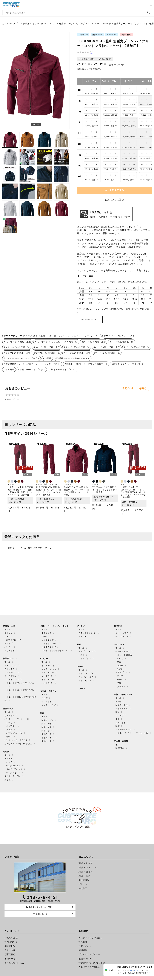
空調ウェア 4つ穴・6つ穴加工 (18, 743)
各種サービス (11, 958)
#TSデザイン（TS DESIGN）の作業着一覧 (56, 341)
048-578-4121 (42, 897)
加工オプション (123, 672)
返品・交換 (10, 950)
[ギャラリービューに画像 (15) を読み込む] (27, 191)
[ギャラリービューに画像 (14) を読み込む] (10, 191)
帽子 (118, 712)
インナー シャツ (49, 665)
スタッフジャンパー (88, 633)
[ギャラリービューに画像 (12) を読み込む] (44, 174)
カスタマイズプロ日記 (89, 967)
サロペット (47, 701)
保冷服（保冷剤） (13, 776)
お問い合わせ (85, 946)
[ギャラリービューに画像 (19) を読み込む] (27, 208)
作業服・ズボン (10, 658)
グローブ (120, 715)
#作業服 (47, 358)
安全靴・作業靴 (121, 741)
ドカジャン (84, 636)
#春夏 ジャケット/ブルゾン (31, 369)
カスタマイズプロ (11, 23)
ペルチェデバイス (14, 769)
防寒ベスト (47, 727)
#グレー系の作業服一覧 (121, 341)
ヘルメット (119, 644)
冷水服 (8, 779)
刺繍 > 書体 (84, 875)
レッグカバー (48, 676)
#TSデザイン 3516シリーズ (118, 336)
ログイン (134, 970)
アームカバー (48, 672)
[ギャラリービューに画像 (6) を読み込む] (10, 157)
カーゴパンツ (11, 665)
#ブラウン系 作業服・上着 (17, 352)
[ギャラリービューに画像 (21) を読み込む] (61, 208)
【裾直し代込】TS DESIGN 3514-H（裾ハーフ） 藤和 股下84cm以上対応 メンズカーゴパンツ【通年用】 (20, 491)
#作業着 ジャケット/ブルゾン (126, 364)
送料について (11, 941)
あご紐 (120, 669)
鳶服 (79, 644)
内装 (119, 662)
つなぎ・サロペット (49, 691)
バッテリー (11, 726)
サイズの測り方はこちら (90, 319)
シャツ (8, 636)
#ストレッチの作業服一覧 (16, 347)
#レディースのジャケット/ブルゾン (21, 358)
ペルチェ (9, 758)
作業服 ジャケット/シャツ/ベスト (39, 23)
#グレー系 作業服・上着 (94, 341)
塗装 (119, 683)
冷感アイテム (122, 708)
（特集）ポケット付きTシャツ (55, 650)
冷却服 (6, 751)
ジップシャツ (48, 640)
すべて (8, 629)
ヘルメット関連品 (124, 655)
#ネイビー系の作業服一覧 (76, 347)
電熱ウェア (47, 734)
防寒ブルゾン (48, 720)
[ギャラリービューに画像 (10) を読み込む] (10, 174)
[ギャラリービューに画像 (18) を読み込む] (10, 208)
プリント (121, 686)
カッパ (80, 666)
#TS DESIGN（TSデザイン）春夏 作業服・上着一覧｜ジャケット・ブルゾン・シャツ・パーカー (52, 336)
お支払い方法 (11, 937)
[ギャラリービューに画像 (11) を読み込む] (27, 174)
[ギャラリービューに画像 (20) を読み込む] (44, 208)
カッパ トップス (86, 673)
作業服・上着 (9, 626)
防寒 (42, 713)
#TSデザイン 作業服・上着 (17, 341)
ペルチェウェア (13, 765)
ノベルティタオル (124, 729)
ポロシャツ (47, 633)
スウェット (10, 650)
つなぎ (45, 698)
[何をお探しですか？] (148, 12)
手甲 (118, 719)
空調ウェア (8, 708)
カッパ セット (85, 680)
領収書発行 (10, 954)
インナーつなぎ (49, 705)
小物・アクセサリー (123, 694)
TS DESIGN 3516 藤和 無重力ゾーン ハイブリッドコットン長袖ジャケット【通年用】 (76, 491)
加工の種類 (84, 880)
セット (9, 736)
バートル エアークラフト (16, 740)
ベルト (119, 701)
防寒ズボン (47, 730)
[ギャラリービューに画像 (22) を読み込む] (10, 225)
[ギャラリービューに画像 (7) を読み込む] (27, 157)
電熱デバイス (48, 737)
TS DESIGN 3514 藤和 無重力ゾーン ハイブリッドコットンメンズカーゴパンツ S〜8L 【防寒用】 (48, 491)
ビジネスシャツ (49, 647)
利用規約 (83, 950)
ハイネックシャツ (50, 643)
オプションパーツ (14, 733)
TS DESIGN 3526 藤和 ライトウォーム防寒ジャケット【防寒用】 (104, 489)
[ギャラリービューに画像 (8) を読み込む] (44, 157)
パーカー (9, 647)
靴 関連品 (120, 748)
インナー (44, 658)
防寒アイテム (122, 705)
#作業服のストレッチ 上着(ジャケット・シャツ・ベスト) (32, 364)
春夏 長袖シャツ (13, 640)
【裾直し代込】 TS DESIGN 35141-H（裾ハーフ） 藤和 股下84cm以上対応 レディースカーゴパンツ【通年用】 (133, 492)
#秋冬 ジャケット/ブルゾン (62, 369)
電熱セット (47, 741)
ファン (9, 729)
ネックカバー (48, 679)
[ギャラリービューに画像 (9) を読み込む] (61, 157)
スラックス (10, 669)
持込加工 (83, 888)
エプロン (81, 688)
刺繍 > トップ (85, 863)
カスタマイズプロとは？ (91, 937)
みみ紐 (120, 665)
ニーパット (121, 722)
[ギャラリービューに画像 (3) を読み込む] (27, 140)
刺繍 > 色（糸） (86, 871)
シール (120, 679)
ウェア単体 (10, 715)
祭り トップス (122, 633)
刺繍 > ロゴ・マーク (89, 867)
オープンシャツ (86, 651)
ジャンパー (82, 626)
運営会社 (83, 941)
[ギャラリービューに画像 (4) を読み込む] (44, 140)
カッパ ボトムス (86, 677)
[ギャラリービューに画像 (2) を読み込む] (10, 140)
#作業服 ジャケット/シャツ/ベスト (72, 358)
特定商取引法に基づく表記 (92, 962)
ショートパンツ (12, 679)
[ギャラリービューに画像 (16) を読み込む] (44, 191)
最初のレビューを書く (134, 388)
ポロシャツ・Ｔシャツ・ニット (54, 626)
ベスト (8, 643)
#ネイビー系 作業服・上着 (47, 347)
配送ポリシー (85, 958)
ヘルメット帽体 (123, 651)
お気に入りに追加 (114, 199)
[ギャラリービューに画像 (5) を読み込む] (61, 140)
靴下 (118, 726)
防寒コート (47, 723)
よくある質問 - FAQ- (15, 962)
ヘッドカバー (48, 683)
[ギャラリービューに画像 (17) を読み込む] (61, 191)
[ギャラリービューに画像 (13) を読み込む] (61, 174)
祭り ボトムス (122, 636)
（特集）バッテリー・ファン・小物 (132, 733)
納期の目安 (10, 946)
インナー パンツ (49, 669)
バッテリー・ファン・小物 (17, 719)
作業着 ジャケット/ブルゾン (73, 23)
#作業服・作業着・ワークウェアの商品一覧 (86, 364)
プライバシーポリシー (89, 954)
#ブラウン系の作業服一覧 (47, 352)
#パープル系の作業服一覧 (136, 347)
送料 (79, 69)
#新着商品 (9, 369)
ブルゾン (9, 633)
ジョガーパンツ (12, 672)
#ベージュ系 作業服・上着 (77, 352)
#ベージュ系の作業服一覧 (107, 352)
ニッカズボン (11, 676)
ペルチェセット (13, 772)
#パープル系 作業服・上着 (107, 347)
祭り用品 (118, 626)
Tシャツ (45, 636)
